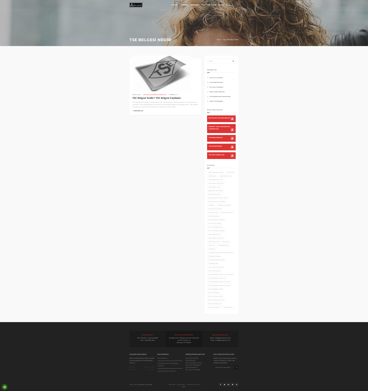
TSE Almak (211, 245)
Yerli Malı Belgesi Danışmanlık (217, 278)
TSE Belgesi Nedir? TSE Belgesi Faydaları (156, 98)
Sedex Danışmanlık (213, 241)
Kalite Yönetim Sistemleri (217, 91)
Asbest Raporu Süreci (214, 187)
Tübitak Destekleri (191, 367)
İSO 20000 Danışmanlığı (215, 296)
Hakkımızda (171, 384)
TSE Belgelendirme (223, 245)
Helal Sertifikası (190, 360)
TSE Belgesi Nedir (213, 263)
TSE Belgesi (211, 249)
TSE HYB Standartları (216, 155)
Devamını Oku (138, 110)
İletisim (184, 387)
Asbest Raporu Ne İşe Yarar (216, 183)
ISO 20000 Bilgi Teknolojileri (216, 230)
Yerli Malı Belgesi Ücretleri (215, 289)
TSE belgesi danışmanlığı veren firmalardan (220, 252)
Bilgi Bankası (181, 384)
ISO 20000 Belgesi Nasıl (215, 227)
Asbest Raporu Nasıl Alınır (215, 179)
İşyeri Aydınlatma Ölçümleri (216, 300)
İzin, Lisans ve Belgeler (216, 87)
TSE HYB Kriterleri (215, 146)
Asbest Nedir (230, 172)
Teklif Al (235, 5)
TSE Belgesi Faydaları (214, 256)
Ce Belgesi (211, 205)
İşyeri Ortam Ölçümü (214, 307)
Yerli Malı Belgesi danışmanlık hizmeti (219, 281)
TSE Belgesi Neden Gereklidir (216, 260)
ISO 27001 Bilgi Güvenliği (193, 363)
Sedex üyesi (225, 241)
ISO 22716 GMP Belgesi (193, 365)
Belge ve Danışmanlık (214, 194)
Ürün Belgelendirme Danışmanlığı (154, 94)
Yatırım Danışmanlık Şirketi (216, 267)
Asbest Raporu (212, 176)
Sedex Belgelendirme (214, 234)
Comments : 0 (173, 94)
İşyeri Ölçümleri (227, 307)
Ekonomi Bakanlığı (213, 216)
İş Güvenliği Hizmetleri (216, 82)
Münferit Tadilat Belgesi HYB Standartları (219, 128)
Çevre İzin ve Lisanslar (216, 77)
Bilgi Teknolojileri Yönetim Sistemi (218, 198)
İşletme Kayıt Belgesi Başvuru (219, 118)
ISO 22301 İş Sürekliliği (192, 370)
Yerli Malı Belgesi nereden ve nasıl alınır (219, 285)
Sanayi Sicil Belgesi (191, 358)
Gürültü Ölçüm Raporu (214, 223)
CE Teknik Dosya (213, 212)
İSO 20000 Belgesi (213, 292)
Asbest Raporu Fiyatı (225, 176)
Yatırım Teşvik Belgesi (216, 101)
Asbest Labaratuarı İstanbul (216, 172)
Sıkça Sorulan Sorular (193, 384)
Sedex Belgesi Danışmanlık (216, 238)
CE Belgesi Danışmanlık (224, 205)
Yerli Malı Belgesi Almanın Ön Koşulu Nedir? (221, 274)
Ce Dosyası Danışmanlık (215, 209)
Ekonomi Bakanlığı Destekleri (216, 219)
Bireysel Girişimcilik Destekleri (216, 201)
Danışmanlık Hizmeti (227, 212)
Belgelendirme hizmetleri (215, 190)
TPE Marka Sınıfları (215, 137)
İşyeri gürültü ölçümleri (215, 303)
